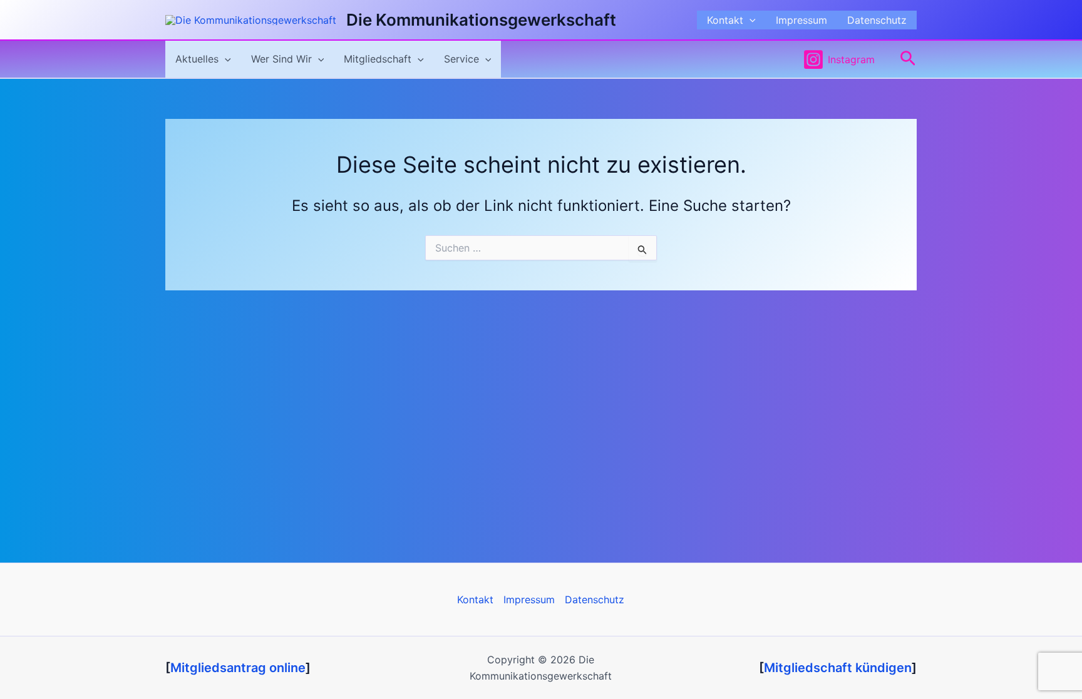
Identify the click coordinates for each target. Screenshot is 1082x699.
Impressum (801, 20)
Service (461, 59)
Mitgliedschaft (377, 59)
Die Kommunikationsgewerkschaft (481, 19)
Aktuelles (197, 59)
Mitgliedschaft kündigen (838, 667)
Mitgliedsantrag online (238, 667)
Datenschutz (877, 20)
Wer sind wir (281, 59)
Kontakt (725, 20)
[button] (749, 20)
